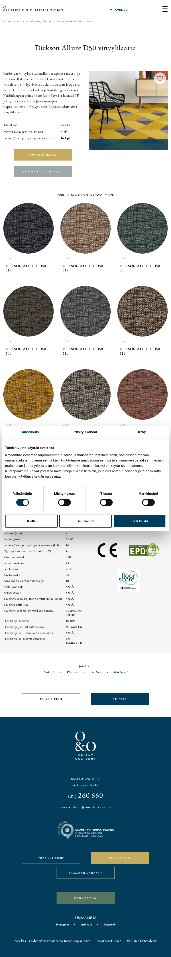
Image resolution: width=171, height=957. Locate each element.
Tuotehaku (119, 10)
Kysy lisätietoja (42, 155)
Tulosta (120, 699)
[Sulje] (165, 9)
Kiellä (31, 521)
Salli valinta (85, 521)
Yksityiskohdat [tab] (85, 432)
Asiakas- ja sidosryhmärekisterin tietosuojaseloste (52, 940)
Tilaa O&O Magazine (85, 873)
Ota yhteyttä (120, 858)
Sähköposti (120, 672)
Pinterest (73, 672)
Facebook (96, 672)
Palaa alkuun (51, 699)
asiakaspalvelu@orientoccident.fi (85, 807)
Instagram (62, 924)
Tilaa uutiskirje (51, 858)
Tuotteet (7, 21)
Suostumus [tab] (30, 432)
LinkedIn (49, 672)
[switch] (64, 502)
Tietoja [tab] (141, 432)
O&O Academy (85, 898)
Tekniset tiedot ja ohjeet (43, 171)
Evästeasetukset (108, 940)
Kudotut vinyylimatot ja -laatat (34, 21)
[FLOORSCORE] (128, 109)
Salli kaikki (139, 521)
